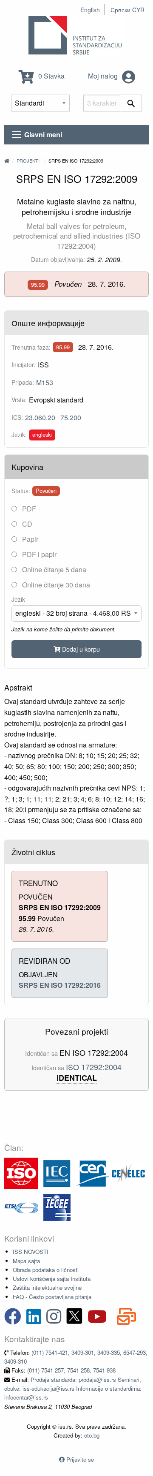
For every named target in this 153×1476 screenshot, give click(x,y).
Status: (20, 491)
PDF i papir (38, 554)
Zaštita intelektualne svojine (47, 1287)
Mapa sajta (26, 1261)
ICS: (17, 417)
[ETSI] (21, 1206)
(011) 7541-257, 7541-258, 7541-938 (71, 1370)
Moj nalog (103, 76)
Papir (29, 539)
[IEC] (57, 1173)
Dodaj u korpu (80, 648)
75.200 (70, 417)
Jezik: (19, 434)
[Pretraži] (131, 103)
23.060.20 (40, 417)
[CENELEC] (128, 1173)
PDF (28, 509)
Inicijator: (23, 364)
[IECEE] (57, 1206)
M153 (44, 382)
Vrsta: (19, 399)
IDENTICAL (77, 1078)
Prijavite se (80, 1459)
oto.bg (91, 1435)
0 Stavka (51, 76)
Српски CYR (127, 9)
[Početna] (6, 160)
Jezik (18, 599)
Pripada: (22, 382)
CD (26, 524)
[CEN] (93, 1173)
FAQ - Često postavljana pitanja (52, 1297)
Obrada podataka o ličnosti (46, 1270)
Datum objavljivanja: (58, 259)
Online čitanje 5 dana (53, 569)
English (90, 9)
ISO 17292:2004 (94, 1066)
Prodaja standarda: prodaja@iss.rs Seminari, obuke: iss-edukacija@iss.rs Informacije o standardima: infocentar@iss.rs (73, 1388)
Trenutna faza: (31, 347)
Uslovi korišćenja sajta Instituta (52, 1279)
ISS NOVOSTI (30, 1252)
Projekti (28, 160)
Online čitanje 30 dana (55, 585)
